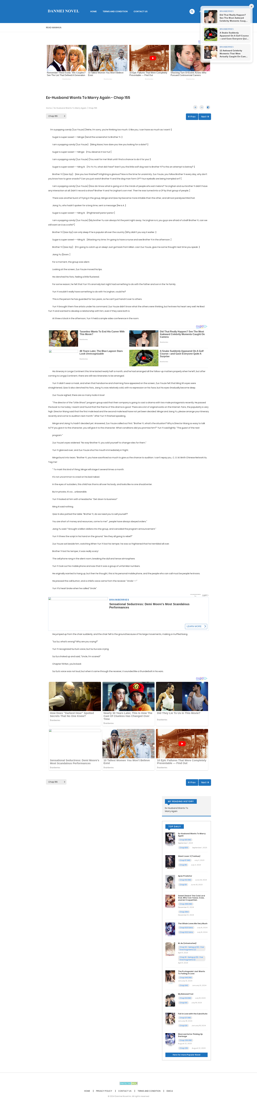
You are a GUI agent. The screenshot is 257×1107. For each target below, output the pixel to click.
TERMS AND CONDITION (115, 11)
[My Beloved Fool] (170, 999)
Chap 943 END (186, 977)
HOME (93, 11)
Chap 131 (183, 884)
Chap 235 (184, 1048)
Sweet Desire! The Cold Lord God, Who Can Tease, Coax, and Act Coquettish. (191, 897)
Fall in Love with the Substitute (192, 1013)
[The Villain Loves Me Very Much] (170, 929)
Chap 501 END (185, 840)
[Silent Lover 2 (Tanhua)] (170, 861)
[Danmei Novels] (63, 11)
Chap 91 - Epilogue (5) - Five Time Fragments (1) (191, 958)
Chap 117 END (185, 860)
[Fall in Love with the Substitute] (170, 1019)
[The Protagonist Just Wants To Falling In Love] (170, 977)
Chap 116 (183, 865)
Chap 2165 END (186, 904)
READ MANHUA (53, 27)
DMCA (170, 1090)
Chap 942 (184, 985)
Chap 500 (184, 847)
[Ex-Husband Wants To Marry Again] (170, 839)
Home (49, 108)
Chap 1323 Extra (186, 927)
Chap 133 (183, 1002)
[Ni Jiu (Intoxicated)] (170, 948)
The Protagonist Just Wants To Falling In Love (191, 972)
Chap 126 (183, 1025)
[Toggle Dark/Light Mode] (208, 107)
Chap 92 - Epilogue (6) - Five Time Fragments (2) (192, 948)
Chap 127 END (185, 1017)
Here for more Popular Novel (186, 1054)
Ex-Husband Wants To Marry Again (70, 108)
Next (203, 116)
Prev (193, 116)
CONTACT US (141, 11)
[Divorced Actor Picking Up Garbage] (170, 1039)
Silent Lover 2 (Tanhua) (189, 856)
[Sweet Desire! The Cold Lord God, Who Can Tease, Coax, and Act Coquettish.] (170, 901)
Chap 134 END (185, 998)
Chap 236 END (186, 1040)
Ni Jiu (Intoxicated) (187, 943)
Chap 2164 (184, 912)
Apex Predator (185, 876)
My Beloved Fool (185, 994)
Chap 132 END (185, 880)
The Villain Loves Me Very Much (192, 923)
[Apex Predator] (170, 881)
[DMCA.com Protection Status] (128, 1083)
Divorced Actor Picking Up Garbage (190, 1035)
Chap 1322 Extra (186, 932)
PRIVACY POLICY (104, 1090)
